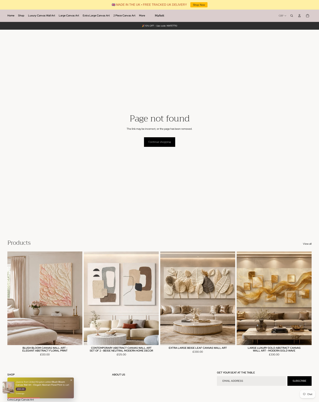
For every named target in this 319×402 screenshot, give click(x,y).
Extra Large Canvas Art (20, 399)
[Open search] (292, 16)
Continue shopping (159, 142)
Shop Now (199, 4)
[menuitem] (10, 16)
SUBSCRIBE (299, 380)
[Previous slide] (12, 298)
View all (307, 243)
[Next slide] (76, 298)
